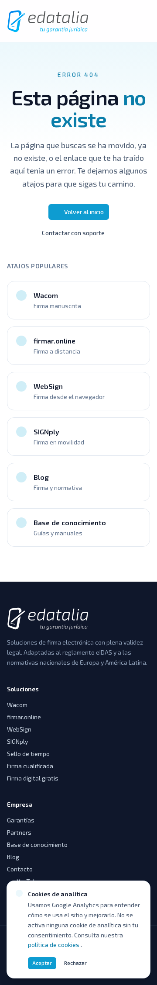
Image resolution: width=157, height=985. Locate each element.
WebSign (19, 729)
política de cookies (54, 944)
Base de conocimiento (37, 844)
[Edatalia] (48, 21)
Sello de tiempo (28, 753)
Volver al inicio (84, 211)
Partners (19, 832)
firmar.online (24, 717)
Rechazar (75, 963)
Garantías (20, 820)
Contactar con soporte (73, 232)
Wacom (17, 704)
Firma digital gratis (32, 778)
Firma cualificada (30, 766)
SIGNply (17, 741)
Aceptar (42, 963)
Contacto (20, 869)
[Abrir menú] (140, 21)
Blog (13, 856)
